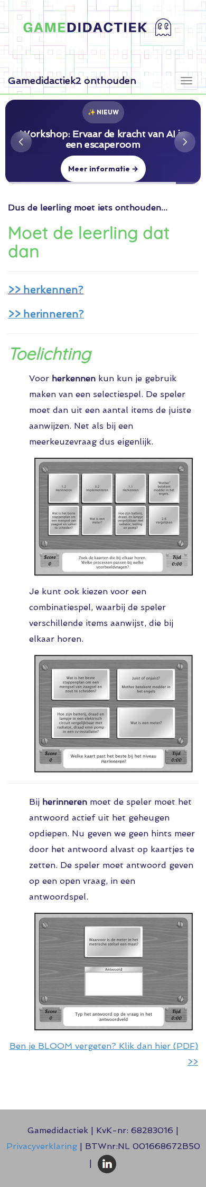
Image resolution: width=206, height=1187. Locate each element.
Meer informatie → (103, 168)
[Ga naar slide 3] (113, 176)
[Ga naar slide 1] (92, 176)
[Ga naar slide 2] (103, 176)
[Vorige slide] (21, 141)
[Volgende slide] (184, 141)
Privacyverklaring (41, 1146)
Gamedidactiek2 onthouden (72, 80)
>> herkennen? (45, 290)
